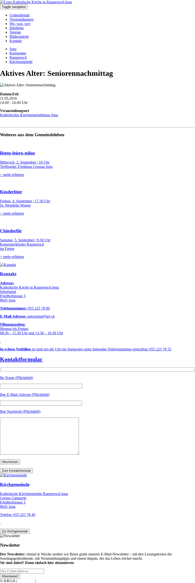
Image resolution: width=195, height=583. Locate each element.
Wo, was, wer (20, 24)
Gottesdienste (20, 15)
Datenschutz (46, 581)
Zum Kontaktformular (16, 470)
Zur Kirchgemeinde (15, 531)
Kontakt (16, 41)
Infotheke (17, 28)
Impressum (26, 581)
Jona (13, 49)
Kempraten (18, 53)
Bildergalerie (19, 36)
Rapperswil (18, 57)
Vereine (15, 32)
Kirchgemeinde (21, 62)
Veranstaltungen (22, 19)
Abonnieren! (10, 576)
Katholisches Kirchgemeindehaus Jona (29, 115)
